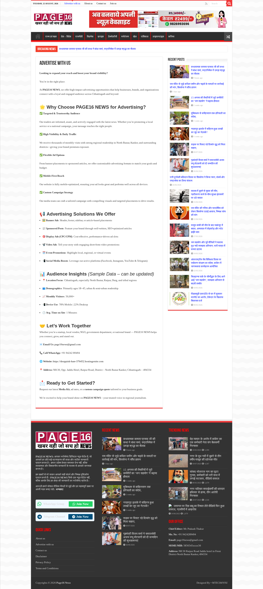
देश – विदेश (66, 36)
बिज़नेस (90, 36)
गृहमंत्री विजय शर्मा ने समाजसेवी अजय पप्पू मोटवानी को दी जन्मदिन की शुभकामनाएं (207, 163)
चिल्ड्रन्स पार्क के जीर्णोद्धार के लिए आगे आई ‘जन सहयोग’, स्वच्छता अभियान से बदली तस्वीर (208, 280)
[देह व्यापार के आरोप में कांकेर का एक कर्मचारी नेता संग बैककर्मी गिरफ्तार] (178, 443)
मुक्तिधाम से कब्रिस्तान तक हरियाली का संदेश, (137, 488)
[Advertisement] (159, 18)
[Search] (229, 3)
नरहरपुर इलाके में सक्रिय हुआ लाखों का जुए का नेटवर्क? (138, 504)
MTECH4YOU (220, 582)
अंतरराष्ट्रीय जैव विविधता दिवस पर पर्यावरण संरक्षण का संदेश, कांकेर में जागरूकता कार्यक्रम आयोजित (206, 263)
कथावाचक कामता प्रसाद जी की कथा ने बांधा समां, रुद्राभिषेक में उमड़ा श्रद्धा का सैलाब (97, 48)
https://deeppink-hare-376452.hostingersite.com (78, 361)
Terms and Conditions (47, 568)
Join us (113, 3)
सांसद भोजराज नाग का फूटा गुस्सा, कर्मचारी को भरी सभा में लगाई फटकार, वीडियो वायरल (205, 475)
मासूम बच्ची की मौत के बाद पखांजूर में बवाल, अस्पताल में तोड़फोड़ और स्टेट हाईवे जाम (207, 229)
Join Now (82, 504)
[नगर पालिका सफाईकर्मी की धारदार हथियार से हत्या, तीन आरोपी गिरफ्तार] (178, 493)
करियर (171, 36)
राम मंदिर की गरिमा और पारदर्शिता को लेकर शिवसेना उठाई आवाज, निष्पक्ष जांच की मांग (208, 211)
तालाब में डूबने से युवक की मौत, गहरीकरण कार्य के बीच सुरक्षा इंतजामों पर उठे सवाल (207, 194)
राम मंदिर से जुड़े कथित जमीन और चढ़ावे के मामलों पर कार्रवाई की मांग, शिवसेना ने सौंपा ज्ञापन (129, 457)
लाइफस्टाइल (158, 36)
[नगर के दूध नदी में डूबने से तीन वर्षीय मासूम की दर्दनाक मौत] (178, 460)
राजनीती (79, 36)
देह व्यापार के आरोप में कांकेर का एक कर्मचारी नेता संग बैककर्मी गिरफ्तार (206, 442)
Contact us (101, 3)
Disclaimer (41, 556)
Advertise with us (72, 3)
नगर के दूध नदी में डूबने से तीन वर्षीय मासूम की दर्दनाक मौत (205, 457)
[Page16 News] (53, 18)
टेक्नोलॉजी (112, 36)
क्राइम (101, 36)
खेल (135, 36)
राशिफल (144, 36)
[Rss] (206, 3)
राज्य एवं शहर (51, 36)
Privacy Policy (43, 562)
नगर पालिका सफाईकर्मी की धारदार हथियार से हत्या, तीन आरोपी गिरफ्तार (207, 492)
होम (38, 36)
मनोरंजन (125, 36)
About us (88, 3)
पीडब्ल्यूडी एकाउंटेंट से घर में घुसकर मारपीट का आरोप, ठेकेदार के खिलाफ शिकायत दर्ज (207, 297)
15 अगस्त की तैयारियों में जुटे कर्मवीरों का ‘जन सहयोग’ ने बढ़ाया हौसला (140, 473)
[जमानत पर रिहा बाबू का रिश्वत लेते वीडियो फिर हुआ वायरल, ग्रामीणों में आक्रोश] (170, 505)
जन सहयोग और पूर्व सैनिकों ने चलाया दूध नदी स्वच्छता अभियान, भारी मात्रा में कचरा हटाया (208, 246)
